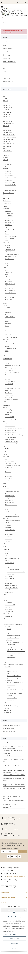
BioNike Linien (7, 94)
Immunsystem (8, 478)
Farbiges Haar (8, 583)
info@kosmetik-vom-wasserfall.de (16, 876)
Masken (7, 234)
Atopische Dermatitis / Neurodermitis (14, 428)
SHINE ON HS (8, 164)
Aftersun (7, 363)
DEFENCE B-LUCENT (8, 103)
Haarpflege (7, 414)
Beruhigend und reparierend (12, 388)
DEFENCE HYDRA (7, 121)
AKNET (4, 96)
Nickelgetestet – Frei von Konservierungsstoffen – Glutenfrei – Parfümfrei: (12, 806)
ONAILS (5, 153)
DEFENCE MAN (7, 128)
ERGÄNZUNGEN (7, 452)
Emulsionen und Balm (12, 631)
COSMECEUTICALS (7, 98)
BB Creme (7, 307)
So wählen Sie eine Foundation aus (13, 756)
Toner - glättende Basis (11, 337)
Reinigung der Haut (12, 657)
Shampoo (7, 560)
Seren (6, 240)
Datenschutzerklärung (7, 845)
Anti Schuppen (9, 567)
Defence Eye (8, 279)
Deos (6, 493)
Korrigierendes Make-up (11, 348)
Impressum (5, 934)
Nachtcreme (10, 215)
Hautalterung (8, 476)
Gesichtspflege (8, 410)
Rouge (6, 332)
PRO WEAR (7, 110)
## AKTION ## (7, 710)
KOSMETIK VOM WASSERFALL (10, 190)
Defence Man (8, 286)
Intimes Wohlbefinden (10, 437)
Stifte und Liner (9, 335)
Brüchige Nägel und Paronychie (15, 642)
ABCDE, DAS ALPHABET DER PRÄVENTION (14, 774)
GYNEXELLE (6, 148)
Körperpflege (8, 412)
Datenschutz (13, 934)
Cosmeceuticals (9, 272)
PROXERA (5, 157)
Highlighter (8, 314)
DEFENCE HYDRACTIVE (8, 123)
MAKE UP (5, 303)
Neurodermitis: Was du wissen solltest (14, 800)
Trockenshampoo (9, 562)
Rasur (6, 265)
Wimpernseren (7, 203)
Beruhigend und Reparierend (12, 254)
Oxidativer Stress (9, 481)
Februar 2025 (6, 753)
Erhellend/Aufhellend (10, 344)
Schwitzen (7, 541)
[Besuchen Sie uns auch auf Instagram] (16, 856)
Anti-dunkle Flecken (10, 249)
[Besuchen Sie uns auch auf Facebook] (8, 856)
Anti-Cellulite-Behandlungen (12, 520)
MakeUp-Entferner (9, 229)
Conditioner (8, 551)
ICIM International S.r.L (9, 731)
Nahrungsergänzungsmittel (12, 368)
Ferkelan (7, 448)
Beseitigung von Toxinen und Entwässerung (12, 466)
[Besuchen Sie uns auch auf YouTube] (12, 856)
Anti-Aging (7, 247)
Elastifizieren (8, 527)
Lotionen (7, 556)
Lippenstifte (8, 323)
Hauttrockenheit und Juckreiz (14, 653)
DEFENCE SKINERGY (8, 139)
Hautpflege (9, 647)
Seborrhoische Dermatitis (11, 441)
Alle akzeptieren (14, 938)
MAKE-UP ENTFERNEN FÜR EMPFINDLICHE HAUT (14, 785)
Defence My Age (9, 288)
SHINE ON (5, 159)
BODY (4, 486)
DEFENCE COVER (7, 112)
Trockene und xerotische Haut (12, 444)
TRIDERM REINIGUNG (10, 184)
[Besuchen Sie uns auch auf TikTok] (19, 856)
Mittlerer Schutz (9, 395)
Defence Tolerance (10, 297)
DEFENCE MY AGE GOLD (9, 135)
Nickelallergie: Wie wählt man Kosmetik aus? (13, 760)
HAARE (5, 547)
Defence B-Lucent (9, 277)
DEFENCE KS (6, 125)
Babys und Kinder (9, 386)
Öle (6, 507)
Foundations (8, 312)
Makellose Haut (9, 261)
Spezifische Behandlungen (12, 516)
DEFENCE (5, 101)
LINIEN (4, 268)
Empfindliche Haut (9, 529)
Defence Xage (8, 299)
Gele (8, 633)
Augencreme (10, 213)
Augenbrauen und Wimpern (12, 569)
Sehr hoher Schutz (9, 397)
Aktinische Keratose (10, 381)
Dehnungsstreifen (9, 525)
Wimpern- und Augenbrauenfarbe (16, 572)
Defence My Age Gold (10, 290)
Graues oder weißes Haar (11, 587)
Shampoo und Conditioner (13, 635)
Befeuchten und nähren (11, 523)
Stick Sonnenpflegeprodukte (12, 372)
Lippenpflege (10, 655)
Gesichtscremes (9, 211)
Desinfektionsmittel (10, 495)
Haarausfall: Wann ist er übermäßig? (13, 750)
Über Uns (5, 195)
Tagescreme (10, 218)
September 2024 (7, 791)
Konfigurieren (14, 943)
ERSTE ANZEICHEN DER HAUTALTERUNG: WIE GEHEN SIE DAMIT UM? (13, 771)
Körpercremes (8, 602)
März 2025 (5, 743)
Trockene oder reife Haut (11, 399)
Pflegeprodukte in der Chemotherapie (13, 664)
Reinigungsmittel (9, 238)
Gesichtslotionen (9, 220)
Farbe (6, 553)
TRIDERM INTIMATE (10, 182)
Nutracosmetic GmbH (8, 728)
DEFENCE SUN (6, 141)
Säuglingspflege (9, 616)
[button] (9, 2)
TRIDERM (5, 169)
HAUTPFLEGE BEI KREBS (9, 622)
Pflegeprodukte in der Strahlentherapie (13, 624)
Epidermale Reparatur (10, 432)
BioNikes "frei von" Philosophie (12, 706)
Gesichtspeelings (9, 222)
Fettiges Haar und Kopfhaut (12, 585)
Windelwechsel (9, 611)
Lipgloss (7, 321)
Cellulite (7, 469)
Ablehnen (14, 948)
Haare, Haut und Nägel (11, 474)
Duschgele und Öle (10, 498)
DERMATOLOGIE (7, 405)
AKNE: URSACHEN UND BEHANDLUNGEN (14, 788)
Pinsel (6, 328)
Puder (6, 330)
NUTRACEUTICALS (7, 150)
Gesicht (7, 346)
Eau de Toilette (9, 500)
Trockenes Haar (9, 592)
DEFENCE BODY (7, 105)
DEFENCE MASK (7, 130)
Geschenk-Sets (7, 712)
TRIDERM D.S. (8, 180)
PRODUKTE (6, 198)
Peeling (7, 263)
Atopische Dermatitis (10, 463)
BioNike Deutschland (8, 192)
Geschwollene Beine (10, 532)
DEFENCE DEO (6, 114)
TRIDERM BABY (9, 175)
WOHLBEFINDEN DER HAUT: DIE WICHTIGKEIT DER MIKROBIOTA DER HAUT (14, 766)
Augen (6, 341)
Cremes (9, 628)
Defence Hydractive (10, 283)
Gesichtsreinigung (9, 258)
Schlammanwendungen (11, 514)
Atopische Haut (9, 383)
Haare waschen (11, 644)
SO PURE (5, 166)
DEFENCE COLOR (7, 107)
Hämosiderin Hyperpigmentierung (14, 435)
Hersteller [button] (4, 902)
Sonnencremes (9, 370)
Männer (7, 231)
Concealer (7, 310)
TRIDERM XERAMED (10, 187)
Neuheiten (6, 708)
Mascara (7, 325)
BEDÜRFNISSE (6, 243)
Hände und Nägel (9, 502)
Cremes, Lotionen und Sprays (12, 491)
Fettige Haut (8, 390)
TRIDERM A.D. (8, 171)
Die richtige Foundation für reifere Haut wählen (13, 779)
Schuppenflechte (9, 439)
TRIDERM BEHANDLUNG (11, 178)
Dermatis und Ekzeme (10, 430)
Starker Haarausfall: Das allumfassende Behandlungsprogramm (13, 747)
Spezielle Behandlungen (13, 638)
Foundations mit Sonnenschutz (13, 365)
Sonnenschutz (8, 609)
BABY (4, 598)
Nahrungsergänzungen (11, 236)
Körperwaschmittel (10, 605)
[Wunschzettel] (25, 2)
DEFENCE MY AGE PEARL (9, 137)
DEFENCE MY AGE (7, 132)
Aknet (6, 270)
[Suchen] (25, 22)
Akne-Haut (7, 379)
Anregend (7, 245)
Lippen (6, 227)
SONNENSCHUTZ (7, 358)
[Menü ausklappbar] (2, 7)
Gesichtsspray (8, 224)
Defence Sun (8, 295)
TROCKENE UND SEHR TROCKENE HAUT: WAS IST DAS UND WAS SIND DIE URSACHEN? (13, 796)
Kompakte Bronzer (9, 316)
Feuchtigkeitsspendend (11, 256)
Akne (6, 423)
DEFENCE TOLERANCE (8, 144)
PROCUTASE (6, 155)
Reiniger (7, 511)
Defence (7, 274)
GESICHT (5, 206)
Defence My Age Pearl (10, 292)
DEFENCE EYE (6, 116)
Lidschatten (8, 319)
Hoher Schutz (8, 393)
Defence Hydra (9, 281)
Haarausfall (8, 472)
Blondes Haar (8, 576)
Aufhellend (8, 252)
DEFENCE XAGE (7, 146)
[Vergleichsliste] (17, 2)
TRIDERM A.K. (8, 173)
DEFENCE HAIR (6, 119)
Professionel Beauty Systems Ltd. (11, 725)
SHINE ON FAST (9, 162)
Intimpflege (8, 536)
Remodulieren (8, 539)
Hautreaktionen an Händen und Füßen (15, 650)
